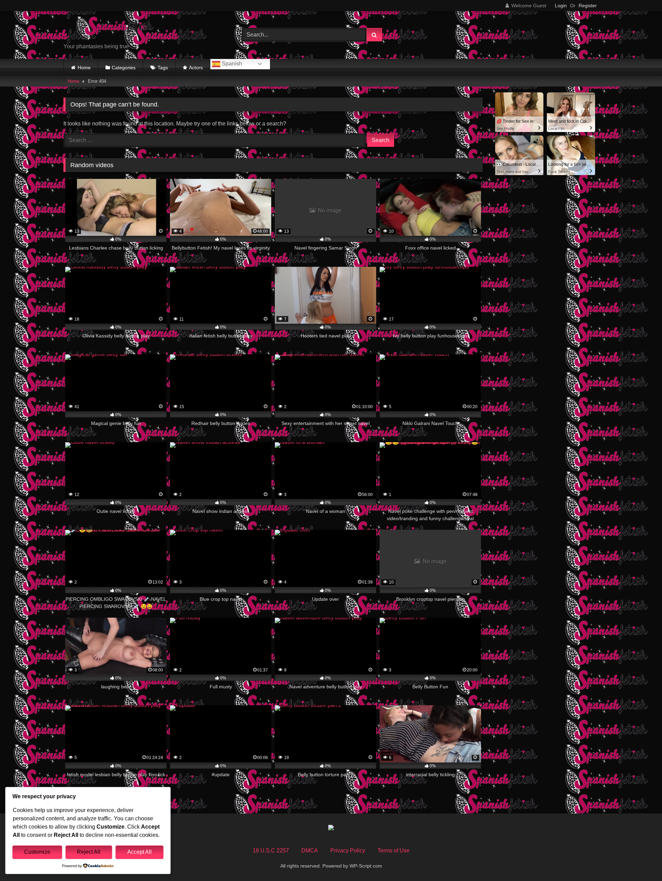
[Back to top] (640, 860)
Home (84, 67)
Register (588, 5)
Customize (37, 852)
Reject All (88, 852)
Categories (124, 67)
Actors (196, 67)
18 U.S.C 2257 (271, 850)
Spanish (231, 64)
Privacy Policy (347, 850)
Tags (163, 67)
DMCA (309, 850)
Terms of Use (394, 850)
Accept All (139, 852)
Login (561, 5)
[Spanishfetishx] (115, 29)
